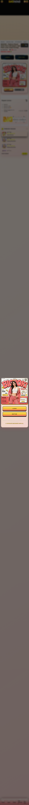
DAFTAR (14, 414)
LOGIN (14, 408)
